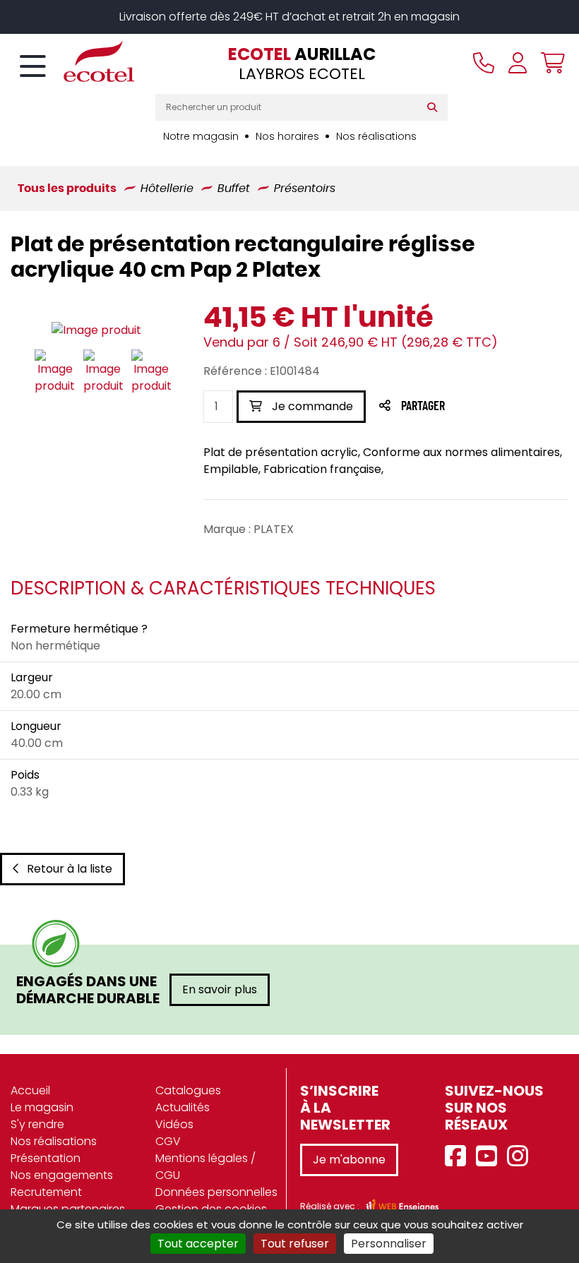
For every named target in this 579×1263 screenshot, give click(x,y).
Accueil (30, 1090)
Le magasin (42, 1107)
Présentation (45, 1158)
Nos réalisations (376, 136)
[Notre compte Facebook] (459, 1157)
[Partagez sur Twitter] (476, 407)
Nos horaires (287, 136)
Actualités (182, 1107)
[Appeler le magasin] (483, 62)
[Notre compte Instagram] (521, 1157)
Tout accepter (198, 1243)
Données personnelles (216, 1192)
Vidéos (174, 1124)
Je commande (311, 406)
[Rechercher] (435, 107)
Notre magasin (201, 136)
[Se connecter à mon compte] (517, 62)
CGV (168, 1141)
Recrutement (46, 1192)
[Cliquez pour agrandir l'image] (96, 330)
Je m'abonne (349, 1159)
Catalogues (188, 1090)
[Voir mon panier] (549, 62)
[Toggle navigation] (33, 67)
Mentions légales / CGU (205, 1166)
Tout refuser (295, 1243)
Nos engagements (62, 1175)
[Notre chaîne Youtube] (490, 1157)
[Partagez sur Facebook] (451, 407)
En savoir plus (219, 989)
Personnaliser (388, 1243)
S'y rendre (37, 1124)
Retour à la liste (69, 869)
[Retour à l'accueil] (74, 61)
